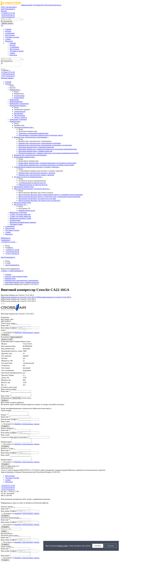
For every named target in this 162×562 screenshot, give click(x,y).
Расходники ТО (20, 204)
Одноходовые (19, 96)
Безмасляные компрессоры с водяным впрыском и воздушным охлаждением (47, 163)
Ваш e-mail (5, 435)
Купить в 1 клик (7, 339)
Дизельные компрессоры (23, 127)
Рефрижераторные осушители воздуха (33, 185)
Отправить (5, 335)
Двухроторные (19, 115)
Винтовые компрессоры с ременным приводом (36, 147)
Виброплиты (14, 90)
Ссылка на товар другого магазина (14, 437)
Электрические (20, 111)
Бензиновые (18, 113)
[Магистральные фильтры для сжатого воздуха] (49, 189)
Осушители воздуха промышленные (28, 177)
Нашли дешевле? (16, 337)
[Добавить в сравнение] (4, 303)
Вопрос (4, 415)
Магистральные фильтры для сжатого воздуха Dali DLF (39, 200)
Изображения (6, 398)
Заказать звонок (7, 23)
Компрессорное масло (27, 210)
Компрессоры (15, 121)
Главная (8, 29)
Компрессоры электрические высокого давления (37, 173)
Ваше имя (5, 325)
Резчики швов (15, 220)
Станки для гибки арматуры (20, 216)
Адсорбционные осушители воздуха (32, 183)
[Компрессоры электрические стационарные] (48, 137)
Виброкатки (14, 100)
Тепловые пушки (16, 224)
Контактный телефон (9, 419)
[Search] (4, 68)
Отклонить (110, 546)
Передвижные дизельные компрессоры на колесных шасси (41, 135)
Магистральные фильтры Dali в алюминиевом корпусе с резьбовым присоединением (51, 195)
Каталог (8, 31)
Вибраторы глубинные (18, 212)
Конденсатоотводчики (22, 202)
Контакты (9, 41)
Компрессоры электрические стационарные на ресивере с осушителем (45, 145)
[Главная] (11, 66)
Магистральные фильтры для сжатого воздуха (31, 189)
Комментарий (6, 442)
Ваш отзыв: (6, 396)
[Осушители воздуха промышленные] (42, 177)
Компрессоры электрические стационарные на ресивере (40, 143)
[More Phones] (16, 242)
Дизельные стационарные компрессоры (33, 133)
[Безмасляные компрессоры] (35, 157)
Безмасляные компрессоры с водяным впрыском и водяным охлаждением (46, 165)
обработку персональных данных (26, 332)
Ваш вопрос (5, 556)
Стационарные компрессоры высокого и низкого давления (36, 167)
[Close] (10, 70)
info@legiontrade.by (8, 9)
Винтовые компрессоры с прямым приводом (35, 151)
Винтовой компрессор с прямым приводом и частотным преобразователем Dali (48, 153)
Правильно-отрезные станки (20, 218)
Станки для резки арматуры (20, 214)
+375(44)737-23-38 (8, 72)
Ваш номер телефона (9, 328)
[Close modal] (15, 428)
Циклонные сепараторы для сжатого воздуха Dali (37, 199)
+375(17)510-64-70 (8, 76)
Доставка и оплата (12, 37)
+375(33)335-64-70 (8, 74)
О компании (10, 33)
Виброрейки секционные (19, 103)
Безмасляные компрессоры (24, 157)
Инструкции (10, 35)
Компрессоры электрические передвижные (30, 155)
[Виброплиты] (20, 90)
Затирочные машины (18, 105)
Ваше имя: (5, 391)
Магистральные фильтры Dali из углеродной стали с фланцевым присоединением (49, 197)
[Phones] (2, 68)
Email (3, 330)
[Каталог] (13, 84)
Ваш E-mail (5, 421)
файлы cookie (63, 546)
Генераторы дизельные (18, 119)
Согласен (98, 546)
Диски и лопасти (20, 117)
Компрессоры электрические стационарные (30, 137)
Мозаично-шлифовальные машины (23, 222)
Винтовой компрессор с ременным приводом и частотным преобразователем (48, 149)
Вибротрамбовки (16, 102)
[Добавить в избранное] (2, 303)
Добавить (5, 400)
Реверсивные (19, 98)
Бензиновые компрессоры (24, 187)
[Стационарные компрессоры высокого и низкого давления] (59, 167)
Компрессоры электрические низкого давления (36, 175)
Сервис (8, 39)
